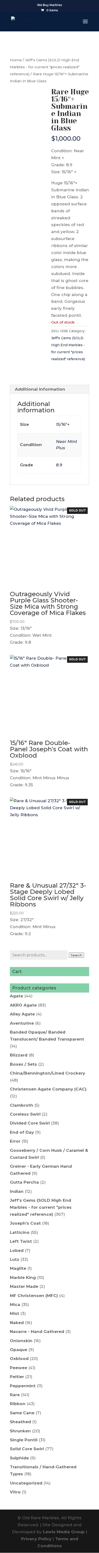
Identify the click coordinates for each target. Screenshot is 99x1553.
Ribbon (17, 1403)
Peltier (17, 1376)
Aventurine (22, 1023)
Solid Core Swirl (27, 1448)
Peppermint (23, 1385)
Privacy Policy (36, 1538)
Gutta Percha (24, 1182)
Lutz (14, 1259)
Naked (17, 1322)
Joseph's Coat (25, 1223)
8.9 (59, 464)
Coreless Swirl (25, 1114)
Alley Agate (22, 1014)
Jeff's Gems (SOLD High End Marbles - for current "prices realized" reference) (45, 67)
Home (16, 60)
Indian (17, 1191)
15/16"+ (62, 424)
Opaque (18, 1349)
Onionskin (21, 1340)
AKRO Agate (23, 1005)
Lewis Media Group (64, 1531)
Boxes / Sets (23, 1064)
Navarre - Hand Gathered (37, 1331)
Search (76, 955)
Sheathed (20, 1421)
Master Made (24, 1286)
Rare (15, 1394)
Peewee (18, 1367)
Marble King (23, 1277)
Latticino (20, 1232)
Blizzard (18, 1055)
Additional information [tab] (40, 389)
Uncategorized (26, 1483)
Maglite (18, 1268)
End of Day (22, 1132)
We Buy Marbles (49, 5)
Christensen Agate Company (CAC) (48, 1089)
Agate (16, 996)
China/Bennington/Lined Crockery (47, 1073)
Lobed (17, 1250)
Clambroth (21, 1105)
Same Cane (22, 1412)
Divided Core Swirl (30, 1123)
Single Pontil (23, 1439)
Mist (14, 1313)
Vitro (15, 1492)
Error (15, 1141)
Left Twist (21, 1241)
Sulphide (19, 1458)
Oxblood (19, 1358)
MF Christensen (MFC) (34, 1295)
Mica (15, 1304)
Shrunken (20, 1431)
